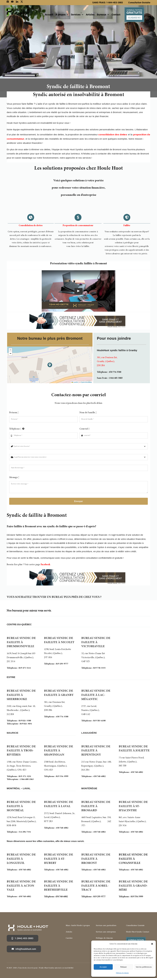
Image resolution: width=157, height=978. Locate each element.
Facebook (45, 564)
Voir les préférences (144, 967)
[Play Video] (78, 291)
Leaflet (75, 382)
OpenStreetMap (86, 382)
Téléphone (15, 429)
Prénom (14, 412)
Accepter (103, 967)
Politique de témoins (122, 973)
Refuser (123, 967)
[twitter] (22, 1)
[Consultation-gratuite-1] (134, 8)
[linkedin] (17, 1)
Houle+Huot (43, 968)
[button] (152, 944)
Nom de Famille (88, 412)
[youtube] (12, 1)
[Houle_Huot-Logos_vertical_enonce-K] (18, 8)
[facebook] (8, 1)
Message (14, 477)
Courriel (84, 429)
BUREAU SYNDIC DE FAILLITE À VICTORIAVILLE (95, 642)
